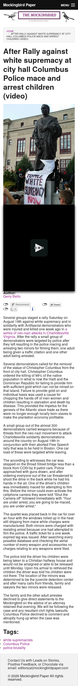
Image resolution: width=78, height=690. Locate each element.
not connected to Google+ (5, 309)
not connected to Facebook (5, 304)
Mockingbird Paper (19, 4)
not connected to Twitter (44, 304)
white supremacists (18, 639)
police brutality (14, 647)
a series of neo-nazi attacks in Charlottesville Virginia (36, 332)
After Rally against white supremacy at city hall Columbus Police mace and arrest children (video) (38, 36)
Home (10, 31)
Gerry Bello (12, 296)
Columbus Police (16, 643)
